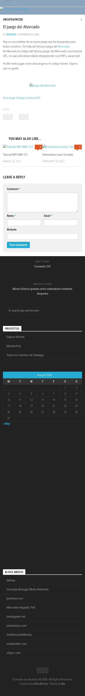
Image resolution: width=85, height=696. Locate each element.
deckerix (11, 34)
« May (6, 423)
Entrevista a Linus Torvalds (57, 154)
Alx (63, 684)
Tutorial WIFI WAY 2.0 (15, 154)
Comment (13, 189)
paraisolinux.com (17, 625)
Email (48, 215)
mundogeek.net (16, 616)
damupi (11, 580)
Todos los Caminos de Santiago (25, 355)
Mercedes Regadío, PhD (21, 607)
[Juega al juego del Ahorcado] (42, 85)
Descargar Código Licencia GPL (22, 98)
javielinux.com (15, 598)
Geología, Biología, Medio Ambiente (28, 589)
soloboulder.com (17, 644)
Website (12, 229)
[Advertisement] (19, 497)
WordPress (41, 684)
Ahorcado (64, 46)
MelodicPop (14, 346)
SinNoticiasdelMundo (19, 634)
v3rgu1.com (14, 653)
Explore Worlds (16, 337)
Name (11, 215)
